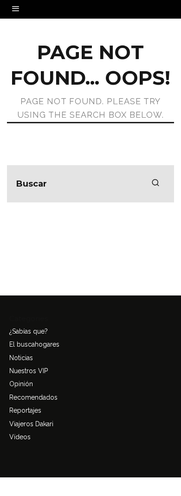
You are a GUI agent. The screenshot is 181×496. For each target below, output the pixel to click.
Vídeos (20, 437)
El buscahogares (34, 344)
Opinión (21, 384)
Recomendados (33, 397)
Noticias (21, 358)
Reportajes (25, 410)
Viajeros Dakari (31, 424)
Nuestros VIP (28, 371)
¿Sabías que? (28, 331)
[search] (155, 183)
